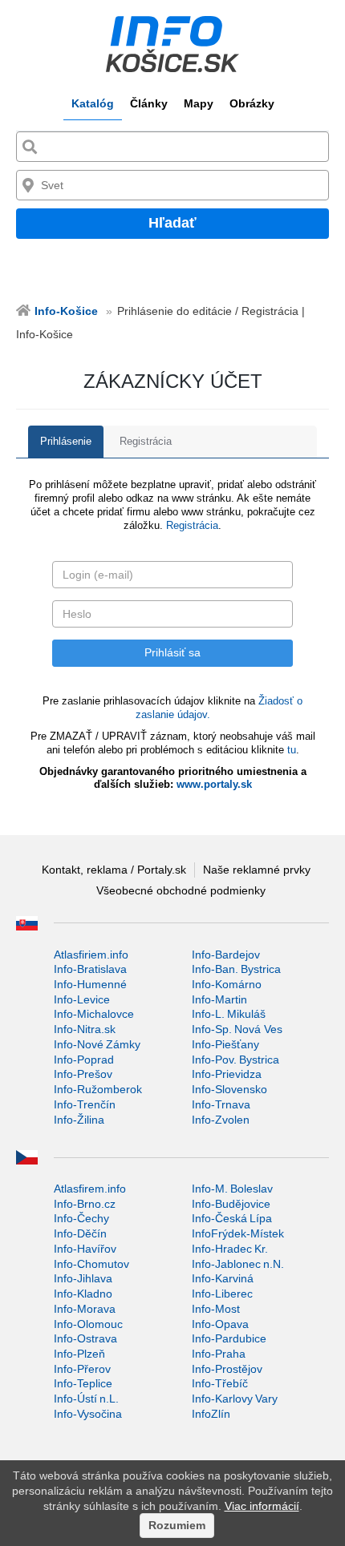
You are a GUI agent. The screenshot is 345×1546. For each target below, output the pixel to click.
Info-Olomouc (88, 1324)
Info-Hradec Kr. (230, 1248)
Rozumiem (176, 1525)
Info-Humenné (90, 984)
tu (291, 750)
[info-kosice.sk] (172, 44)
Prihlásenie (65, 441)
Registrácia (146, 441)
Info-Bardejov (226, 954)
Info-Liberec (222, 1293)
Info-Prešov (83, 1074)
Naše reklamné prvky (256, 869)
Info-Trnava (221, 1104)
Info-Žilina (79, 1119)
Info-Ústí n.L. (86, 1398)
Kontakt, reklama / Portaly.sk (114, 869)
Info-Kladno (83, 1293)
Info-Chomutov (91, 1263)
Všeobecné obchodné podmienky (181, 890)
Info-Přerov (82, 1368)
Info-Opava (220, 1324)
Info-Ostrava (85, 1338)
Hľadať (172, 223)
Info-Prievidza (227, 1074)
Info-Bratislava (90, 969)
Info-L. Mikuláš (229, 1013)
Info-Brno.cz (85, 1203)
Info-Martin (219, 999)
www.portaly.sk (214, 784)
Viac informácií (262, 1506)
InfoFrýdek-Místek (238, 1233)
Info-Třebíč (220, 1383)
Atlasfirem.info (90, 1188)
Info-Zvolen (221, 1119)
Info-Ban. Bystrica (236, 969)
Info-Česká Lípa (232, 1218)
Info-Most (216, 1308)
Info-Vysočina (88, 1413)
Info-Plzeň (79, 1353)
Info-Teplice (83, 1383)
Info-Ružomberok (98, 1089)
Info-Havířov (85, 1248)
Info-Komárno (227, 984)
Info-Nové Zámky (97, 1044)
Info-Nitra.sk (85, 1029)
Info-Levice (82, 999)
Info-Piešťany (225, 1044)
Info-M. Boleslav (232, 1188)
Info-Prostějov (227, 1368)
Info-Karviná (223, 1278)
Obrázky (251, 103)
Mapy (198, 103)
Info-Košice (66, 311)
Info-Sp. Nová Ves (237, 1029)
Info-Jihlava (83, 1278)
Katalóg (92, 103)
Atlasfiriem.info (91, 954)
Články (149, 103)
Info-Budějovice (231, 1203)
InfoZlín (211, 1413)
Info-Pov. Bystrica (235, 1059)
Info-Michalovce (94, 1013)
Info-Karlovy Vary (235, 1398)
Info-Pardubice (229, 1338)
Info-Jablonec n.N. (238, 1263)
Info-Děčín (80, 1233)
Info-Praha (219, 1353)
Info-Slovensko (229, 1089)
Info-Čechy (81, 1218)
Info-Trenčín (85, 1104)
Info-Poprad (84, 1059)
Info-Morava (85, 1308)
